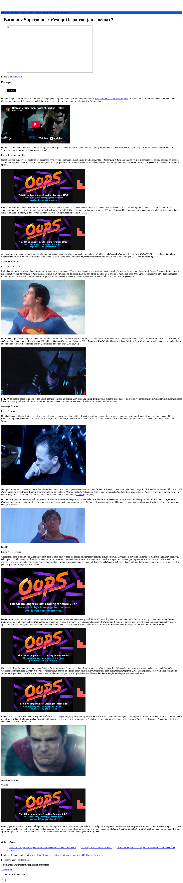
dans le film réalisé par (105, 98)
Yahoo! (79, 494)
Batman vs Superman (71, 855)
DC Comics (87, 855)
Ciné (39, 855)
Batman (57, 855)
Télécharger (6, 869)
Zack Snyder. (122, 98)
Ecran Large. (136, 489)
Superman (98, 855)
